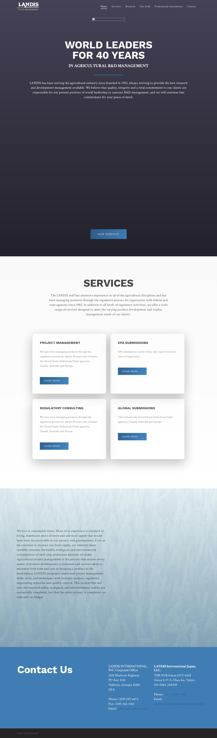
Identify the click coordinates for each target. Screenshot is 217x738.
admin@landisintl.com (133, 708)
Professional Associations (169, 6)
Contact (191, 6)
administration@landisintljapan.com (178, 704)
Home (104, 6)
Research (130, 6)
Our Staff (145, 6)
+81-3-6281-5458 (175, 694)
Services (116, 6)
